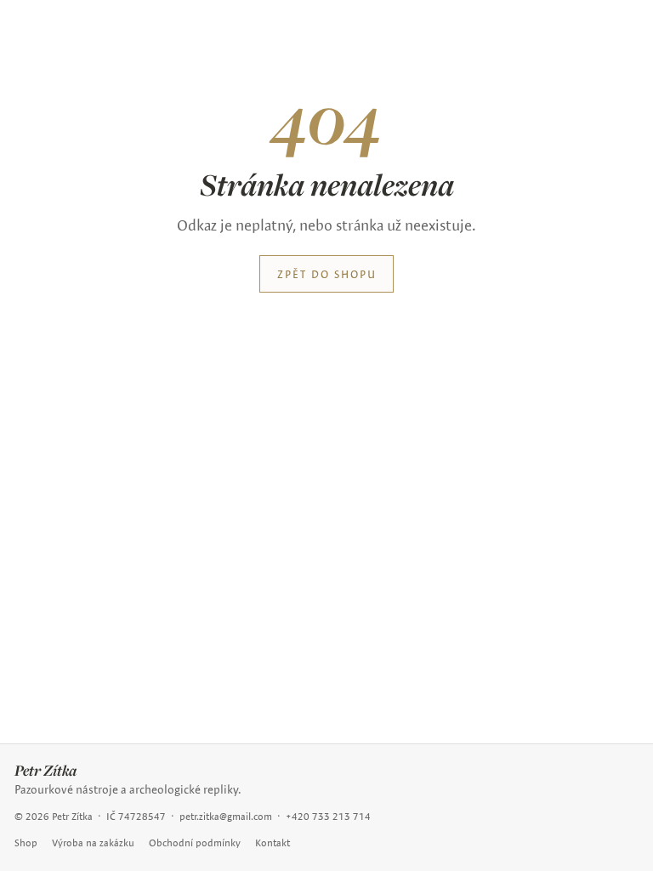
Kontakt (272, 842)
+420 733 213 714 (328, 816)
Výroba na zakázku (93, 842)
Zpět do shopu (327, 274)
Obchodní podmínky (195, 842)
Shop (25, 842)
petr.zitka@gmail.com (225, 816)
